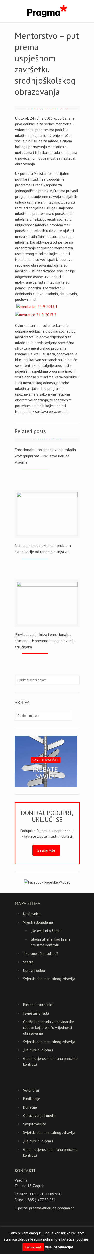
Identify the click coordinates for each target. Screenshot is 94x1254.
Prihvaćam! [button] (33, 1247)
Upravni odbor (34, 970)
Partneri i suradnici (38, 1004)
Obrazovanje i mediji (39, 1115)
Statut (28, 962)
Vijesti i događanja (38, 922)
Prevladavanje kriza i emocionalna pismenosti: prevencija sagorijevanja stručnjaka (45, 640)
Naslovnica (32, 913)
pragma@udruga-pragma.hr (51, 1208)
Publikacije (31, 1098)
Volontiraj (31, 1090)
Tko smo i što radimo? (40, 953)
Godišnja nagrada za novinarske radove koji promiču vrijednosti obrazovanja (48, 1027)
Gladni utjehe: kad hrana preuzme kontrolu (50, 942)
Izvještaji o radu (36, 1013)
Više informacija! (59, 1247)
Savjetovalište (34, 1124)
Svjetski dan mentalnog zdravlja (49, 978)
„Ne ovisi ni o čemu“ (46, 930)
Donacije (30, 1107)
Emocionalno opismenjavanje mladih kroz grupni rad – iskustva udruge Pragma (45, 456)
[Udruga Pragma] (47, 11)
